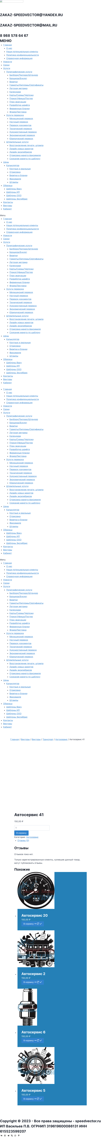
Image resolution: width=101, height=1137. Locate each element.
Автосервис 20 (34, 915)
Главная (7, 45)
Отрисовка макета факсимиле (25, 155)
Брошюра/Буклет (18, 78)
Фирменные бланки (19, 108)
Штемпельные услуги (17, 142)
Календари (15, 92)
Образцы (7, 185)
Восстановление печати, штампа (26, 145)
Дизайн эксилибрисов (20, 152)
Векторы (7, 205)
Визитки (13, 82)
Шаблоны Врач (14, 189)
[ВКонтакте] (1, 1135)
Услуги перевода (15, 115)
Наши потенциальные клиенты (22, 51)
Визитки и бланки (18, 175)
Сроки (6, 65)
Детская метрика (18, 88)
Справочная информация (19, 58)
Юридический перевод (21, 138)
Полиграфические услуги (19, 72)
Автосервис (32, 837)
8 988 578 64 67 (14, 35)
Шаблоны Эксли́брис (16, 199)
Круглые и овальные (20, 169)
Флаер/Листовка (17, 112)
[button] (50, 215)
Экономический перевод (22, 135)
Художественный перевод (23, 132)
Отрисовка (15, 172)
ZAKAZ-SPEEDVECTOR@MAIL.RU (28, 25)
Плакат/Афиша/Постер (21, 98)
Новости (7, 61)
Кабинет (7, 209)
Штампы (13, 182)
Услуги (6, 68)
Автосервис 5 (33, 1090)
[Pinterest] (18, 1135)
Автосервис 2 (33, 974)
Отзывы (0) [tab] (23, 840)
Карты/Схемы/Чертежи (21, 95)
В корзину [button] (29, 924)
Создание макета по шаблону (24, 158)
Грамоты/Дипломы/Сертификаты (26, 85)
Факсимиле (15, 179)
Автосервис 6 (33, 1032)
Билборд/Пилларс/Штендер (23, 75)
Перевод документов (20, 125)
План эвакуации (17, 102)
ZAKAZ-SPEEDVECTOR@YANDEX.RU (31, 15)
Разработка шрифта (19, 105)
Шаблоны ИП (13, 192)
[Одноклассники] (4, 1135)
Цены (6, 162)
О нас (9, 48)
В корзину (21, 833)
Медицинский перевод (21, 118)
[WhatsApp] (15, 1135)
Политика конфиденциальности (22, 55)
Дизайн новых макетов (21, 148)
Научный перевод (18, 122)
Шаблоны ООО (13, 195)
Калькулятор (12, 165)
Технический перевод (20, 128)
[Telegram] (8, 1135)
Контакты (8, 202)
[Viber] (11, 1135)
